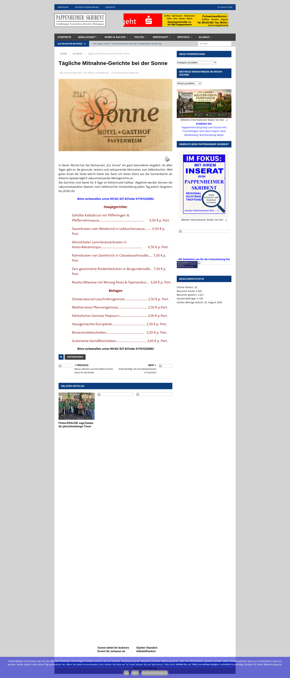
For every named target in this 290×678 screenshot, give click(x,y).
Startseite (110, 7)
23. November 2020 (72, 72)
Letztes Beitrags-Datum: (190, 302)
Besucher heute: (186, 291)
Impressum (63, 7)
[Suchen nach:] (214, 43)
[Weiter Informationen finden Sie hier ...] (204, 219)
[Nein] (285, 667)
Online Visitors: (186, 287)
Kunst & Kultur (115, 37)
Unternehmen (102, 72)
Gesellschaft (86, 37)
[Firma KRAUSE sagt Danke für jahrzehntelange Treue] (77, 406)
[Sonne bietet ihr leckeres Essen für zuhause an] (116, 518)
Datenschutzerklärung (87, 7)
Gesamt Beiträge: (187, 298)
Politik (139, 37)
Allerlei (204, 37)
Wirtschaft (160, 37)
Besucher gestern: (187, 294)
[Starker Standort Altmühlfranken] (154, 518)
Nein (135, 673)
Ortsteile (183, 37)
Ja (126, 673)
